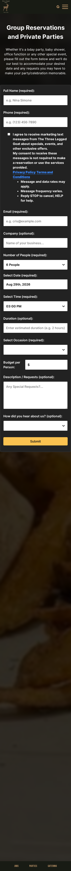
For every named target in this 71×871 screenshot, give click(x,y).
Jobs (16, 866)
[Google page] (58, 7)
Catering (52, 866)
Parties (33, 866)
